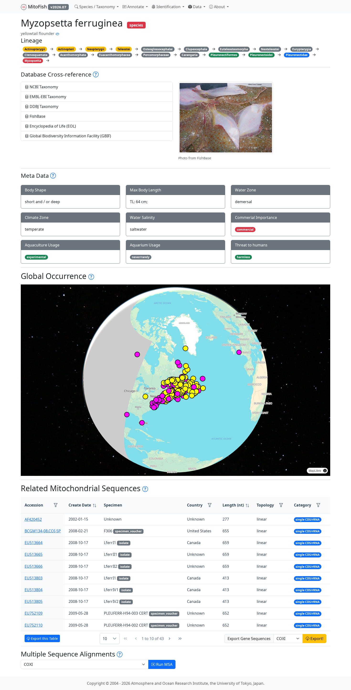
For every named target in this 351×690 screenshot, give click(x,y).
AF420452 (33, 519)
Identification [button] (168, 6)
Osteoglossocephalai (158, 49)
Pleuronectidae (297, 55)
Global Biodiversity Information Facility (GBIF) (70, 136)
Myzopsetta (33, 61)
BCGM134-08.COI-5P (43, 531)
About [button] (219, 6)
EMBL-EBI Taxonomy (47, 96)
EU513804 (34, 589)
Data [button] (197, 6)
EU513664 (34, 542)
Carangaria (189, 55)
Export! (316, 638)
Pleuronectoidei (261, 55)
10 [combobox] (105, 638)
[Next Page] (169, 638)
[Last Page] (180, 638)
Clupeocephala (196, 49)
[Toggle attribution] (325, 470)
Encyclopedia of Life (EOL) (52, 126)
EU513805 (34, 601)
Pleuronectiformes (224, 55)
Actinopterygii (35, 49)
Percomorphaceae (156, 55)
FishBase (37, 116)
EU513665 (34, 554)
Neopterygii (95, 49)
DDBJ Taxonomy (43, 106)
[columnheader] (82, 505)
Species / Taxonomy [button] (97, 6)
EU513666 (34, 566)
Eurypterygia (301, 49)
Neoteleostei (270, 49)
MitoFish (46, 6)
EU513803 (34, 578)
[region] (175, 380)
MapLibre (315, 470)
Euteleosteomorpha (234, 49)
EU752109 (34, 613)
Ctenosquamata (36, 55)
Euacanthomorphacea (114, 55)
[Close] (343, 8)
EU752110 (34, 625)
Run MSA (163, 664)
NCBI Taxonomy (43, 86)
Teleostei (123, 49)
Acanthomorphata (73, 55)
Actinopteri (66, 49)
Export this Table (44, 638)
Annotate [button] (135, 6)
